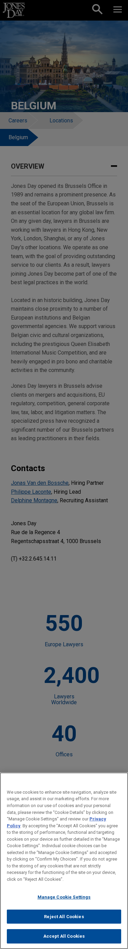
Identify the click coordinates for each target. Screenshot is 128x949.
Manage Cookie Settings (64, 897)
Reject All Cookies (64, 916)
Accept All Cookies (64, 936)
